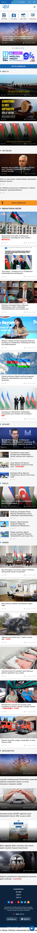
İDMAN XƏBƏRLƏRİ (19, 203)
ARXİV (18, 895)
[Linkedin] (25, 902)
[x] (15, 902)
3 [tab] (16, 48)
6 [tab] (23, 48)
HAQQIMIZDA (18, 889)
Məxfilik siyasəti (25, 927)
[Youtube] (18, 902)
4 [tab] (19, 48)
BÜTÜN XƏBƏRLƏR (18, 66)
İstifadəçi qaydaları (12, 927)
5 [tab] (21, 48)
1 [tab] (12, 48)
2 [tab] (14, 48)
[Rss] (28, 902)
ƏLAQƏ (18, 892)
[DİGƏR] (34, 7)
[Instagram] (12, 902)
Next (34, 34)
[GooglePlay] (12, 919)
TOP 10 (18, 897)
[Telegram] (22, 902)
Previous (3, 34)
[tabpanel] (18, 34)
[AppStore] (25, 919)
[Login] (34, 2)
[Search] (29, 2)
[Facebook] (9, 902)
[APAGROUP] (18, 914)
